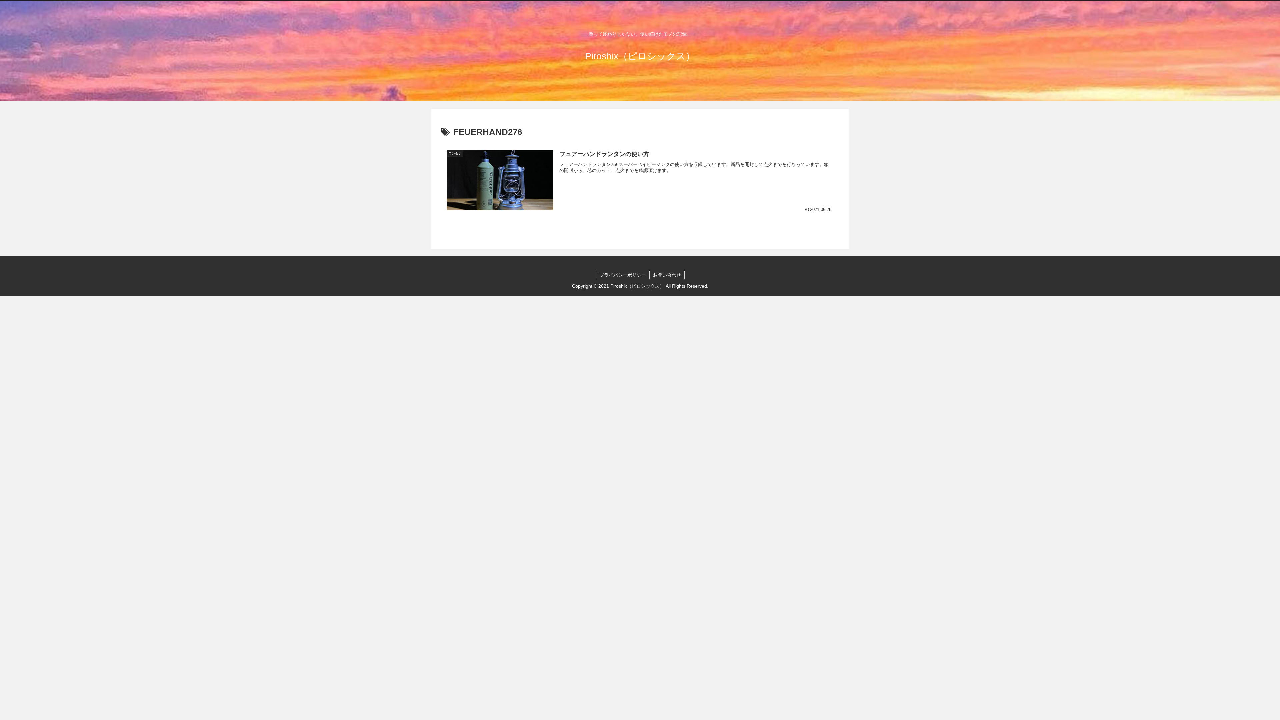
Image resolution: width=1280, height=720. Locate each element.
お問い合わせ (667, 275)
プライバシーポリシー (622, 275)
